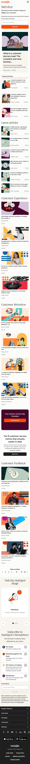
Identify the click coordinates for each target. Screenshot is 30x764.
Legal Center (9, 753)
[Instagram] (8, 732)
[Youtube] (12, 732)
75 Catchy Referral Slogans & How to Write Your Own (14, 348)
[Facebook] (3, 732)
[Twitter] (16, 732)
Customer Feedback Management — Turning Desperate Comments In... (13, 507)
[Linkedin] (20, 732)
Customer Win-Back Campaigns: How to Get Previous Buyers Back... (13, 398)
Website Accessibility (19, 756)
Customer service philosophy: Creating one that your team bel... (14, 482)
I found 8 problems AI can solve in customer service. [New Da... (18, 82)
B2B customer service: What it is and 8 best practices (19, 162)
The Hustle (9, 647)
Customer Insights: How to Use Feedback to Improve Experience (18, 96)
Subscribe (15, 692)
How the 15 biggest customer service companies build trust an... (19, 110)
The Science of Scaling (14, 665)
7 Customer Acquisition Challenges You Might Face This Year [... (14, 373)
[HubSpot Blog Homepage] (5, 2)
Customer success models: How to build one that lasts (19, 150)
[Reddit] (24, 732)
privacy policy (20, 702)
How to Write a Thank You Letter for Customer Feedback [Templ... (14, 532)
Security (7, 756)
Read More (15, 454)
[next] (27, 623)
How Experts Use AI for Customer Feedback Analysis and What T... (13, 557)
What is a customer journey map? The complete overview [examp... (12, 57)
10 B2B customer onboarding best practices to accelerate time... (18, 128)
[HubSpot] (15, 746)
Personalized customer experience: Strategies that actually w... (14, 217)
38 (25, 572)
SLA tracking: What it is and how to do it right (19, 139)
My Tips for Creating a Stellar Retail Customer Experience (14, 267)
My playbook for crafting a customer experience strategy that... (15, 242)
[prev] (3, 623)
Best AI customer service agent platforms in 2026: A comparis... (19, 185)
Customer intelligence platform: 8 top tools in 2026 (19, 173)
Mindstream (10, 676)
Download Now (15, 420)
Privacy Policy (20, 753)
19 (16, 572)
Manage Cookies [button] (15, 759)
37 (21, 572)
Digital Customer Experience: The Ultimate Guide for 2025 (13, 292)
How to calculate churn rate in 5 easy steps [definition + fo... (13, 323)
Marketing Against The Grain (14, 655)
